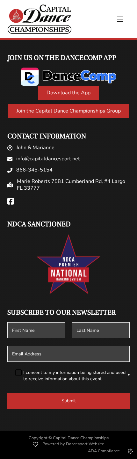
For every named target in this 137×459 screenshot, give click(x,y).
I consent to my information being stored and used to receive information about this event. (76, 375)
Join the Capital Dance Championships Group (69, 110)
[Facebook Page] (10, 202)
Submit (68, 401)
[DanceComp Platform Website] (68, 77)
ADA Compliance (104, 451)
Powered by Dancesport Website (73, 444)
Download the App (68, 92)
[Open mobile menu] (120, 19)
